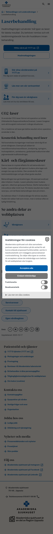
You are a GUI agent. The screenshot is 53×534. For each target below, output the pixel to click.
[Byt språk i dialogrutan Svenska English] (47, 239)
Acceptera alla (26, 268)
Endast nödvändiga (26, 276)
